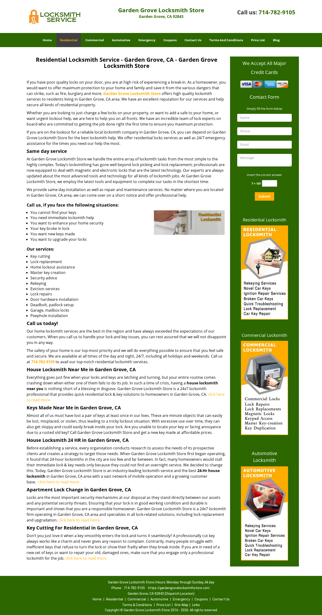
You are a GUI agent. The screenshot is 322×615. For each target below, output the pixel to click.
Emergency (146, 40)
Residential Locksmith (264, 220)
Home (47, 40)
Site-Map (181, 605)
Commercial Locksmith (264, 335)
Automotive (121, 40)
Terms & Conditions (137, 605)
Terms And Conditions (226, 40)
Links (196, 605)
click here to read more (58, 482)
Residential (68, 40)
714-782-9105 (277, 12)
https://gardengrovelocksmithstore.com (179, 588)
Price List (258, 40)
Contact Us (193, 40)
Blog (276, 40)
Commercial (94, 40)
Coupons (170, 40)
